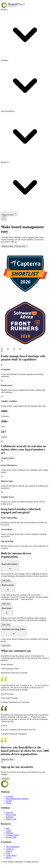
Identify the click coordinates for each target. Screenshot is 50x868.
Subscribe (5, 779)
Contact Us (10, 849)
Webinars (9, 833)
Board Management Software (17, 799)
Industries (9, 817)
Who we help (11, 815)
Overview (9, 796)
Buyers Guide (11, 837)
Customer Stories (12, 835)
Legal (8, 853)
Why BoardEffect (12, 847)
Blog (8, 828)
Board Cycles (11, 819)
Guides (8, 831)
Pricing (8, 803)
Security (9, 801)
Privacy (9, 858)
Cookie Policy (11, 855)
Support (9, 851)
